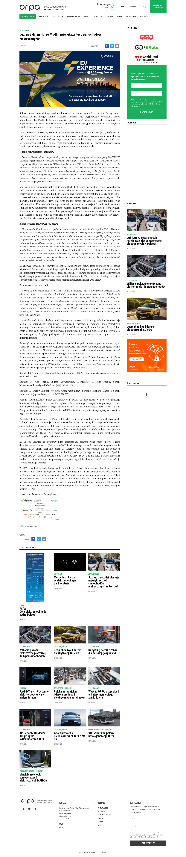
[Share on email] (117, 46)
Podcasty (144, 17)
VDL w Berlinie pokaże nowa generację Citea (101, 734)
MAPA (61, 827)
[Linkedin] (35, 808)
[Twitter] (29, 808)
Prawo (110, 17)
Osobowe (57, 647)
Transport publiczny (62, 688)
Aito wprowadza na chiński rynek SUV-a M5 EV (70, 736)
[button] (27, 16)
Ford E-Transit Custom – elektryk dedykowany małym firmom (34, 694)
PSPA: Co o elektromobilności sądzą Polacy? (33, 611)
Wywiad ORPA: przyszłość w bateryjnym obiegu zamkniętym (103, 694)
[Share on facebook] (107, 46)
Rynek (86, 17)
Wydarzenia (131, 17)
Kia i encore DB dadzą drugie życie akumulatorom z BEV (32, 736)
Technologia (98, 17)
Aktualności (44, 17)
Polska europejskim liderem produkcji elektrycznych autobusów (69, 694)
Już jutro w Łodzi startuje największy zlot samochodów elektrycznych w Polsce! (103, 582)
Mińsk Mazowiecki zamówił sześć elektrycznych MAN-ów (33, 777)
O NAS (121, 6)
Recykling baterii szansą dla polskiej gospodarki (102, 651)
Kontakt (132, 6)
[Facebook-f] (147, 394)
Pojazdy (57, 17)
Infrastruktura (73, 17)
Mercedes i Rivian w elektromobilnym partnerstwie (65, 580)
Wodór (119, 17)
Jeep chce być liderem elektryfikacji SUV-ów (67, 651)
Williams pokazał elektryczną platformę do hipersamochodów (32, 653)
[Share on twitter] (112, 46)
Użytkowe (58, 574)
